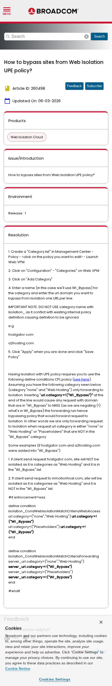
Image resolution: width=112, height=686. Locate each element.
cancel (86, 36)
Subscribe (94, 86)
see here (81, 379)
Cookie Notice (17, 668)
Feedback (74, 86)
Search (99, 36)
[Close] (101, 622)
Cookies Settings (55, 679)
